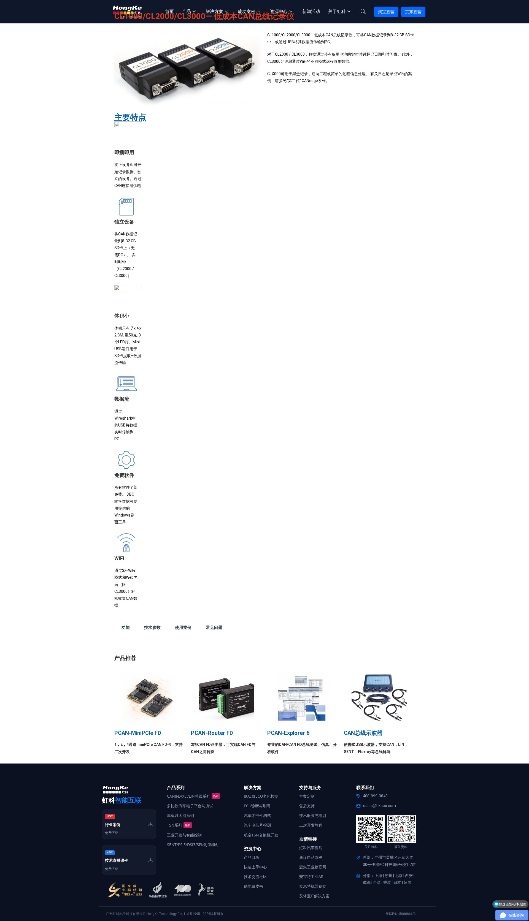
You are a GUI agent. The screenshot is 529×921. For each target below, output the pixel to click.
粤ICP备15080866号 (401, 914)
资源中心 (279, 11)
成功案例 (246, 11)
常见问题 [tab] (214, 627)
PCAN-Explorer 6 (288, 733)
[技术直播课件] (151, 860)
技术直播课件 (116, 860)
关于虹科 (337, 11)
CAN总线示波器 (363, 733)
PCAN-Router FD (212, 733)
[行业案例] (151, 824)
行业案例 (112, 824)
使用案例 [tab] (183, 627)
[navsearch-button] (363, 11)
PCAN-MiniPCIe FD (137, 733)
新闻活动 (311, 11)
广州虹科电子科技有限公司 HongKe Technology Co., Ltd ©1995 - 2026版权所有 (164, 914)
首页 (169, 11)
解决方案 (214, 11)
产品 (186, 11)
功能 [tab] (126, 627)
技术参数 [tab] (152, 627)
